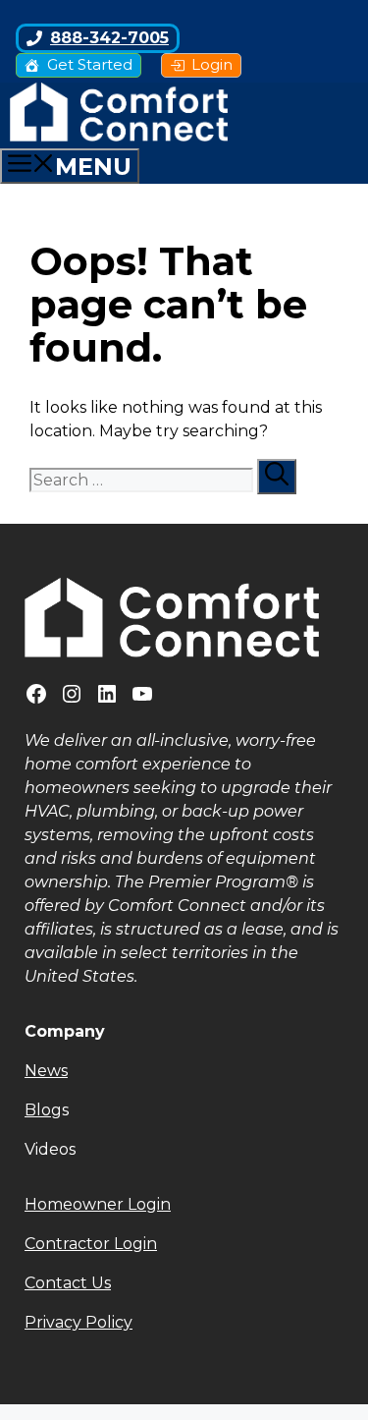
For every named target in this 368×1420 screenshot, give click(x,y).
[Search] (276, 476)
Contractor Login (91, 1243)
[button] (184, 1150)
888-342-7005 (109, 37)
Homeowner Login (98, 1204)
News (46, 1070)
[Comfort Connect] (119, 136)
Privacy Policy (78, 1322)
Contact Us (68, 1283)
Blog (43, 1110)
